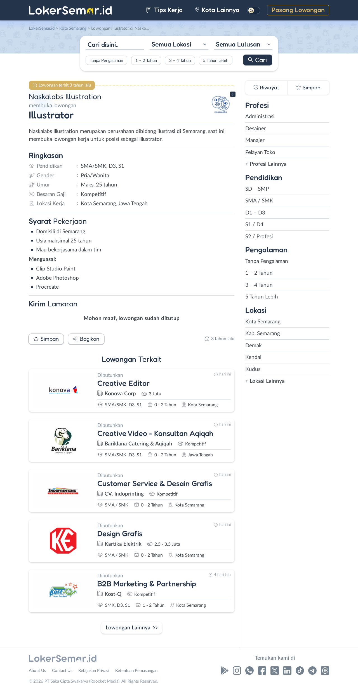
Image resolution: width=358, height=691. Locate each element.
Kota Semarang (263, 322)
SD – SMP (257, 189)
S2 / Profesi (259, 236)
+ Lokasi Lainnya (265, 381)
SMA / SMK (259, 201)
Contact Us (62, 671)
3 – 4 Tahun (180, 60)
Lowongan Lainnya (128, 628)
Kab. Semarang (262, 333)
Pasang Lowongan (298, 9)
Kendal (253, 357)
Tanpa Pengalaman (106, 60)
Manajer (255, 140)
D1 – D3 (255, 213)
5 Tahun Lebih (215, 60)
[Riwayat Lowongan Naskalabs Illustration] (220, 115)
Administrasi (260, 116)
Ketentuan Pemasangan (136, 671)
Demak (253, 345)
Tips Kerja (167, 9)
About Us (37, 671)
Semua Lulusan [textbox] (238, 44)
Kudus (252, 369)
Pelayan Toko (260, 152)
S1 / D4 (254, 224)
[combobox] (179, 45)
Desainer (255, 128)
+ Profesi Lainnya (266, 164)
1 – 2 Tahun (146, 60)
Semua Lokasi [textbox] (171, 44)
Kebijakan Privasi (93, 671)
